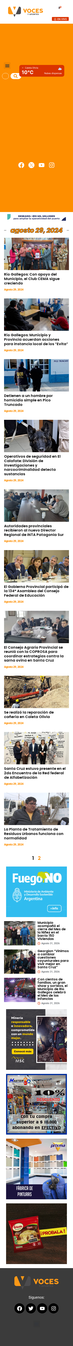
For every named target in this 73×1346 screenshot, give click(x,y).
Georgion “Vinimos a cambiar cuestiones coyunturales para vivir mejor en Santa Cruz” (53, 959)
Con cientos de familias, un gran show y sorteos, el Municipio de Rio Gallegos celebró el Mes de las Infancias (53, 989)
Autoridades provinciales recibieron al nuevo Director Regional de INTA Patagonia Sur (34, 530)
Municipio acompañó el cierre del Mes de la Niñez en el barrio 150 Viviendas (52, 930)
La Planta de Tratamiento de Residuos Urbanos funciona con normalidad (33, 833)
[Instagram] (51, 165)
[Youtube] (41, 165)
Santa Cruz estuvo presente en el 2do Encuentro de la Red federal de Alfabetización (35, 773)
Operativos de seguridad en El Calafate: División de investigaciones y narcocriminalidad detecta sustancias (32, 465)
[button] (7, 65)
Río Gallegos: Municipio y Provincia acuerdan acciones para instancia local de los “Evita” (36, 339)
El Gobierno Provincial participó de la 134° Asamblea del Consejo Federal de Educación (36, 591)
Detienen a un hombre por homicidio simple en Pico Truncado (28, 400)
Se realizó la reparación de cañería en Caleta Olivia (29, 714)
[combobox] (5, 76)
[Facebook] (21, 165)
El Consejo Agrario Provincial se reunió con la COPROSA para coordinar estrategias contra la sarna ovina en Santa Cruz (34, 654)
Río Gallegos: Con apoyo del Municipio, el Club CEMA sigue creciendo (32, 278)
